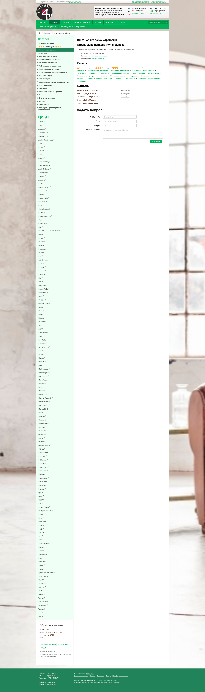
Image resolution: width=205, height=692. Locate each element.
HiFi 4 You (42, 22)
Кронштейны (44, 104)
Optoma (41, 442)
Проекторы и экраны (47, 85)
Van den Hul (43, 602)
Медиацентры (44, 79)
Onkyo (41, 438)
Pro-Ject (42, 489)
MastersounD (43, 376)
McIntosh (42, 383)
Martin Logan (44, 373)
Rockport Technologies (46, 511)
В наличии (42, 53)
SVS (40, 540)
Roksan (41, 514)
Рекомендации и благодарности (73, 27)
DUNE (41, 234)
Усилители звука (45, 75)
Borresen (42, 194)
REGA (41, 500)
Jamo (41, 325)
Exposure (42, 274)
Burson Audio (43, 198)
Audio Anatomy (44, 162)
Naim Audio (43, 420)
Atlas (40, 154)
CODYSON (43, 202)
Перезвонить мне (156, 13)
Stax (40, 558)
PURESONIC (43, 467)
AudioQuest (43, 173)
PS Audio (42, 463)
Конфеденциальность (120, 676)
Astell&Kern (43, 151)
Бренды (43, 117)
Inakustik (42, 322)
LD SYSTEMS (44, 347)
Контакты (109, 22)
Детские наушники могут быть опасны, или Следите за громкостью (55, 655)
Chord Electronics (45, 216)
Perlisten (42, 474)
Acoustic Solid (43, 136)
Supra (41, 569)
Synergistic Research (46, 573)
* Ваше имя (95, 117)
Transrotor (42, 594)
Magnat (41, 358)
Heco (41, 311)
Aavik (41, 125)
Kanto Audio (43, 333)
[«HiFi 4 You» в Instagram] (129, 12)
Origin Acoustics (44, 445)
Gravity (41, 307)
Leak (40, 351)
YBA (40, 613)
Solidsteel (42, 547)
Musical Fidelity (44, 409)
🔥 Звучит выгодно (46, 43)
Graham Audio (44, 303)
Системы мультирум (47, 98)
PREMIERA (43, 453)
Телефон (96, 125)
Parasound (43, 471)
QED (40, 493)
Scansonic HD (44, 543)
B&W (41, 183)
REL (40, 503)
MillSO (41, 387)
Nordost (41, 431)
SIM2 (41, 529)
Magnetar (42, 362)
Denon (41, 242)
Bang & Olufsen (44, 187)
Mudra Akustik (44, 402)
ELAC (41, 263)
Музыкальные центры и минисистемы (54, 82)
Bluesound (42, 191)
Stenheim (42, 562)
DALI (40, 227)
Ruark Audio (43, 525)
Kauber (41, 336)
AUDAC (41, 122)
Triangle (41, 598)
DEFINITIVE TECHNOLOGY (49, 231)
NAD (40, 413)
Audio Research (44, 165)
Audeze (41, 158)
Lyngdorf (42, 354)
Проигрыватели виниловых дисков (53, 72)
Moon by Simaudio (45, 398)
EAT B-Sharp (43, 260)
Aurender (42, 180)
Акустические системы (48, 56)
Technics (42, 583)
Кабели (41, 95)
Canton (41, 213)
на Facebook (125, 90)
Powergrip (42, 485)
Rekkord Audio (44, 507)
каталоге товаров (101, 56)
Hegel (41, 314)
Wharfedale (43, 605)
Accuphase (43, 133)
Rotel (41, 518)
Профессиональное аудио (49, 59)
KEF (40, 329)
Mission (41, 391)
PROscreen (43, 460)
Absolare (42, 129)
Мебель (42, 101)
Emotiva (42, 267)
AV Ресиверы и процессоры (50, 66)
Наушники (43, 88)
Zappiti (41, 616)
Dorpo (41, 253)
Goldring (42, 300)
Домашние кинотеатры (48, 63)
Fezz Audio (43, 293)
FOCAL (41, 282)
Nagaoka (42, 416)
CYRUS (42, 205)
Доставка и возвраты (82, 22)
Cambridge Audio (45, 209)
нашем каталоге (75, 2)
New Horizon (43, 423)
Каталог (54, 22)
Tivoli (40, 591)
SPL (40, 536)
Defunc (41, 238)
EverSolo (42, 271)
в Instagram (125, 94)
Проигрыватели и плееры (49, 69)
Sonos (41, 551)
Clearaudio (43, 223)
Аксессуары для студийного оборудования (49, 108)
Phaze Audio (43, 478)
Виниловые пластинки (47, 50)
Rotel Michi (42, 522)
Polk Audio (42, 482)
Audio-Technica (44, 169)
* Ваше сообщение (92, 130)
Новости (66, 22)
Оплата (98, 22)
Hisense (41, 318)
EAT (40, 256)
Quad (41, 496)
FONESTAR (43, 285)
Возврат (108, 676)
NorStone (42, 427)
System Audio (43, 576)
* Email (97, 121)
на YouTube (125, 97)
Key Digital (42, 340)
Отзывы (122, 22)
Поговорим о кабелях (47, 652)
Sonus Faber (43, 554)
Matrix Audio (43, 380)
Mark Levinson (44, 369)
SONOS (41, 533)
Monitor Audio (44, 394)
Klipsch (42, 343)
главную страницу (98, 58)
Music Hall (42, 405)
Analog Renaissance (46, 140)
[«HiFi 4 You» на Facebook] (129, 9)
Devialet (42, 245)
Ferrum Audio (43, 289)
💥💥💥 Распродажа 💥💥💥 (49, 47)
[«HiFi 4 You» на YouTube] (129, 15)
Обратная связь (138, 13)
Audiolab (42, 176)
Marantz (42, 365)
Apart (40, 143)
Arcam (41, 147)
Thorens (42, 587)
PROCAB (42, 456)
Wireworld (42, 609)
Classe (41, 220)
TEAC (41, 580)
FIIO (40, 278)
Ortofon (41, 449)
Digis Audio (42, 249)
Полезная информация (47, 27)
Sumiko (41, 565)
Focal (41, 296)
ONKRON (42, 434)
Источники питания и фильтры (51, 92)
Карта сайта (90, 674)
